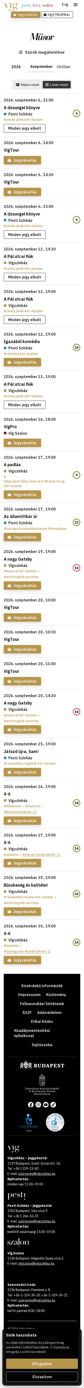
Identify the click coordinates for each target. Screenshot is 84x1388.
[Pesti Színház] (26, 5)
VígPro (10, 426)
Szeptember (41, 66)
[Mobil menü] (75, 4)
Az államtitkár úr (20, 516)
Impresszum (29, 994)
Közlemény (56, 994)
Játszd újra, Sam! (21, 751)
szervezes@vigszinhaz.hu (36, 1174)
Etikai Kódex (42, 1021)
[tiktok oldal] (53, 1104)
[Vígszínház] (11, 5)
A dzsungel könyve (22, 107)
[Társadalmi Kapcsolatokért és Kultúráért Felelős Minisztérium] (42, 1093)
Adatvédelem (49, 1012)
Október (64, 66)
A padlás (12, 464)
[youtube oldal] (46, 1104)
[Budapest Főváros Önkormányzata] (42, 1067)
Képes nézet (30, 85)
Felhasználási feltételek (42, 1003)
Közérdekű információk (42, 985)
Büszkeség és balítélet (26, 885)
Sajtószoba (42, 1044)
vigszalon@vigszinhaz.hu (36, 1263)
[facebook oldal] (31, 1104)
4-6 (7, 794)
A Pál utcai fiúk (18, 256)
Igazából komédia (22, 341)
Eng (65, 5)
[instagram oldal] (38, 1104)
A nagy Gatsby (18, 559)
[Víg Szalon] (47, 5)
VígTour (11, 150)
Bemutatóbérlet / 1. (21, 812)
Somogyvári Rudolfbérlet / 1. (28, 951)
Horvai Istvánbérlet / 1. (43, 855)
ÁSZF (27, 1012)
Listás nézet (59, 85)
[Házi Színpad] (36, 5)
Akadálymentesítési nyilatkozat (32, 1033)
